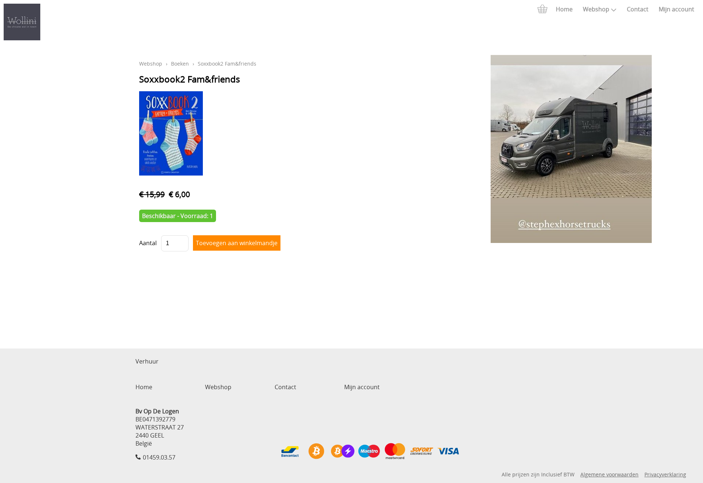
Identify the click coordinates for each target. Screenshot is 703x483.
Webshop (596, 9)
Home (564, 9)
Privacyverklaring (665, 474)
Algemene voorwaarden (609, 474)
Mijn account (676, 9)
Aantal (148, 243)
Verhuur (147, 361)
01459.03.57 (159, 457)
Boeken (180, 63)
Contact (637, 9)
